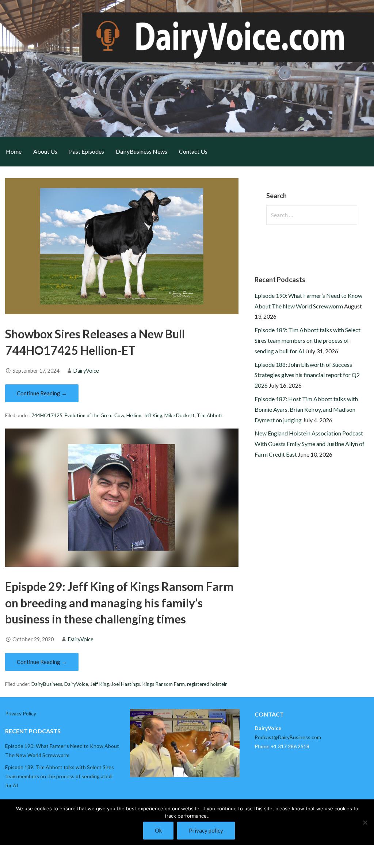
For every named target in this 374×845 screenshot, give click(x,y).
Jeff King (153, 415)
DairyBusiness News (141, 151)
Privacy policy (206, 830)
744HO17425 (46, 415)
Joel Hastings (125, 684)
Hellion (133, 415)
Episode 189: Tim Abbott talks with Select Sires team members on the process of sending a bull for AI (307, 340)
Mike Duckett (179, 415)
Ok (158, 830)
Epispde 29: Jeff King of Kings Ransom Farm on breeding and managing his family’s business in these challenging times (119, 602)
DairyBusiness (46, 684)
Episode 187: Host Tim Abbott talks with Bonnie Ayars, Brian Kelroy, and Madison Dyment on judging (306, 409)
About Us (45, 151)
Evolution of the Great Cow (94, 415)
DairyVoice (86, 371)
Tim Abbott (210, 415)
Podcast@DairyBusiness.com (288, 737)
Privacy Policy (20, 713)
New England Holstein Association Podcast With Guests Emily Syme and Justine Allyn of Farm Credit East (310, 444)
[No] (365, 822)
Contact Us (193, 151)
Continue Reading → (42, 393)
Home (14, 151)
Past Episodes (86, 151)
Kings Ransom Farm (163, 684)
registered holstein (207, 684)
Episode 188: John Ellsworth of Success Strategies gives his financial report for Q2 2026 (307, 375)
